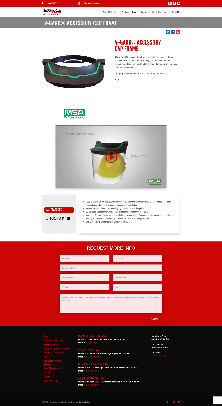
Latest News (49, 372)
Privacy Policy (50, 380)
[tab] (59, 210)
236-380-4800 (92, 385)
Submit (155, 318)
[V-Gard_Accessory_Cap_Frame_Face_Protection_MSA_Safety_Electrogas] (74, 105)
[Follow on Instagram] (178, 3)
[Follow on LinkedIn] (170, 3)
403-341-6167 (92, 343)
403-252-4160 (92, 357)
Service (144, 12)
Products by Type (129, 12)
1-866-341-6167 (53, 3)
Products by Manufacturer (56, 348)
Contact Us (176, 12)
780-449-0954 (92, 371)
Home (46, 336)
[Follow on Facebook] (174, 3)
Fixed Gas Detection (53, 353)
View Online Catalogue (92, 3)
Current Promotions (53, 340)
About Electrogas (109, 12)
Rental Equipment (159, 12)
